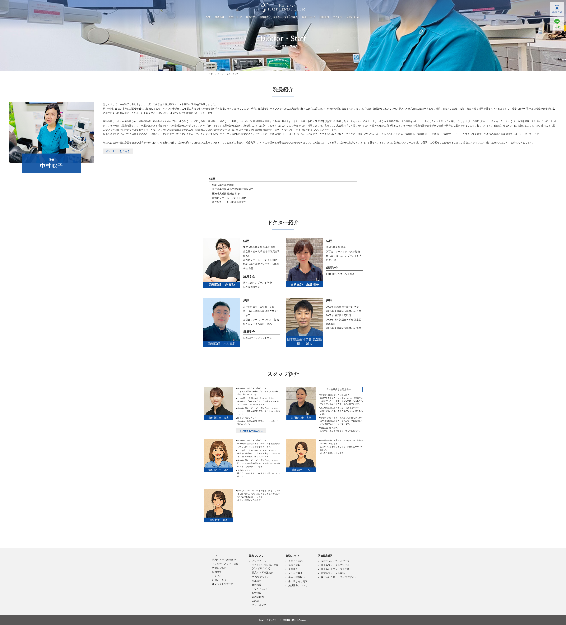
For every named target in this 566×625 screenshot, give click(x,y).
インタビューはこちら (251, 430)
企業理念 (293, 569)
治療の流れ (294, 565)
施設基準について (297, 585)
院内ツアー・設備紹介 (257, 17)
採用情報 (324, 17)
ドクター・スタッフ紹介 (285, 17)
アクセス (337, 17)
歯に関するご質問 (297, 581)
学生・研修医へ (296, 577)
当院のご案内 (295, 561)
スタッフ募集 (295, 573)
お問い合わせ (353, 17)
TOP (208, 17)
